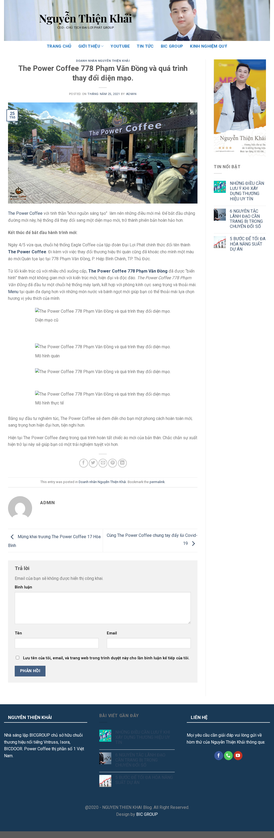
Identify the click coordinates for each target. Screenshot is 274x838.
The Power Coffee (25, 213)
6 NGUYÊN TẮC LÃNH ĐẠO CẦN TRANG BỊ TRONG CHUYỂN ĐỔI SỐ (246, 219)
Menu (13, 291)
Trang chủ (59, 46)
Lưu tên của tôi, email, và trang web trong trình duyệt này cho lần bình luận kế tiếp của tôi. (106, 658)
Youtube (120, 46)
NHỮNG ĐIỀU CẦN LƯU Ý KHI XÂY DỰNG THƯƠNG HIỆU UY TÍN (247, 191)
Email (112, 633)
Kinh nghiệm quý (208, 46)
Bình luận (23, 587)
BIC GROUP (172, 46)
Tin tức (145, 46)
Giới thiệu (89, 46)
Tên (18, 633)
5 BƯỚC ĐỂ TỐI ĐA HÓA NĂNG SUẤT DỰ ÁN (247, 243)
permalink (157, 482)
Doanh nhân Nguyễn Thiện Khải (103, 61)
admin (131, 94)
